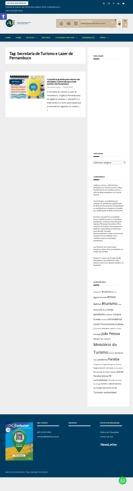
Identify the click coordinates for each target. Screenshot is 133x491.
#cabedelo (97, 292)
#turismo (110, 303)
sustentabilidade (100, 380)
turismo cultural (107, 383)
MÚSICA (111, 353)
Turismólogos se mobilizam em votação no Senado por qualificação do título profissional (107, 203)
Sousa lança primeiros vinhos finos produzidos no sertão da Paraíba (108, 249)
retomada (109, 368)
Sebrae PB (106, 376)
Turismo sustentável (105, 392)
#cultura (106, 291)
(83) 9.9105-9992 (44, 432)
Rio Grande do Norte (101, 372)
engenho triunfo (115, 328)
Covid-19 (98, 324)
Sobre (18, 37)
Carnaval (104, 319)
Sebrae (113, 372)
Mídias (103, 37)
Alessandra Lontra (54, 87)
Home (8, 37)
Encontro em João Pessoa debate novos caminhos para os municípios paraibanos (108, 237)
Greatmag (34, 472)
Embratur (105, 328)
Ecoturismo (97, 328)
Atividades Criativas (64, 37)
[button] (3, 16)
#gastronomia (100, 297)
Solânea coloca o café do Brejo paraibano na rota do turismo (107, 192)
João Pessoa (111, 333)
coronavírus (114, 319)
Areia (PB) (97, 309)
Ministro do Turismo (102, 339)
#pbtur (97, 304)
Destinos (46, 37)
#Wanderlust (88, 37)
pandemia (102, 359)
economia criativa (113, 324)
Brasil (105, 310)
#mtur (111, 297)
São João (111, 380)
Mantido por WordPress (14, 472)
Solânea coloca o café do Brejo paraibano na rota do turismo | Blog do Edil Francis (107, 187)
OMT (95, 360)
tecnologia (97, 384)
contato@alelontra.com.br (48, 436)
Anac (119, 304)
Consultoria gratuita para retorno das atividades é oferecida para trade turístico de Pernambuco (63, 81)
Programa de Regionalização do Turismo (107, 364)
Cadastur (108, 314)
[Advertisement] (108, 102)
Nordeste (119, 353)
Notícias (30, 37)
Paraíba (113, 359)
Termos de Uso (106, 436)
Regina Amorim (99, 368)
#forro (114, 292)
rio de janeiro (118, 368)
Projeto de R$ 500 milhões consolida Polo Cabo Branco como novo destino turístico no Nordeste (108, 261)
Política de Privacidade (109, 432)
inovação (97, 334)
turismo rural (110, 387)
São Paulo (118, 380)
